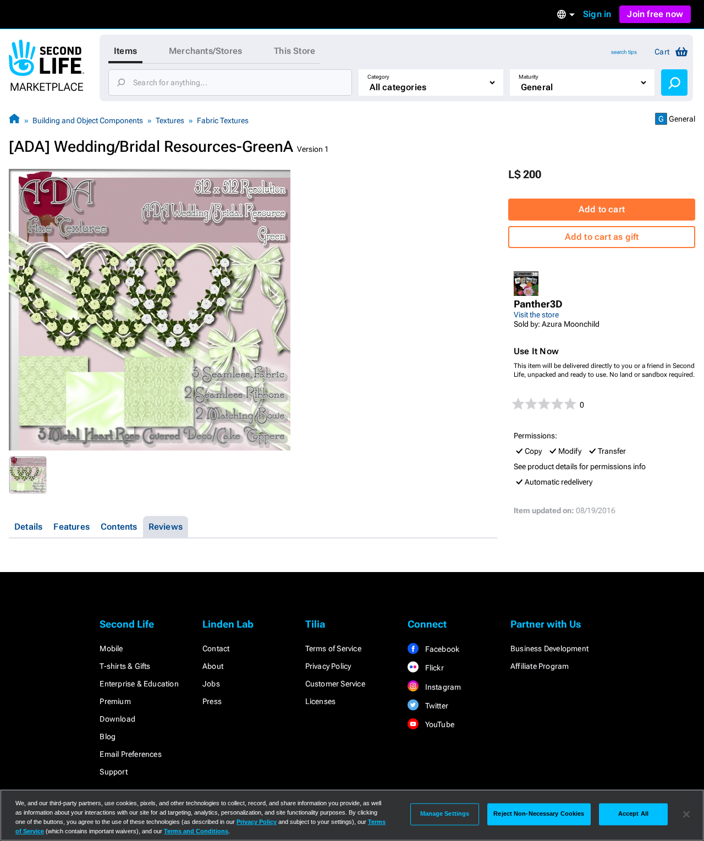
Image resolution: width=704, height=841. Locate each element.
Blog (108, 736)
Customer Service (335, 683)
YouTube (438, 724)
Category (378, 77)
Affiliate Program (539, 666)
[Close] (686, 814)
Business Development (549, 648)
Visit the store (536, 314)
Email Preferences (130, 754)
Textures (170, 120)
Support (113, 771)
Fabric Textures (223, 120)
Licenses (320, 701)
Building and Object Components (87, 120)
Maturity (528, 77)
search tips (624, 52)
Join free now (655, 14)
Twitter (435, 705)
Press (212, 701)
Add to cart (602, 209)
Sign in (597, 14)
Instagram (442, 687)
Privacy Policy (328, 666)
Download (117, 718)
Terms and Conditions (196, 831)
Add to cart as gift (602, 237)
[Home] (14, 120)
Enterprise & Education (139, 683)
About (212, 666)
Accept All (633, 814)
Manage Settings (445, 814)
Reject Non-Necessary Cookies (538, 814)
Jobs (211, 683)
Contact (215, 648)
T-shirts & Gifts (125, 666)
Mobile (111, 648)
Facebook (441, 649)
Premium (115, 701)
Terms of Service (333, 648)
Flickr (433, 667)
